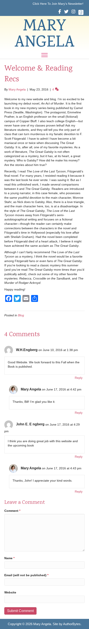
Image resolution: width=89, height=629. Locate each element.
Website (10, 592)
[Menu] (44, 55)
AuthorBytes (72, 624)
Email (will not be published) (26, 575)
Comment (12, 510)
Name (9, 558)
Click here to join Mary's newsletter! (58, 3)
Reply (79, 377)
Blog (21, 315)
